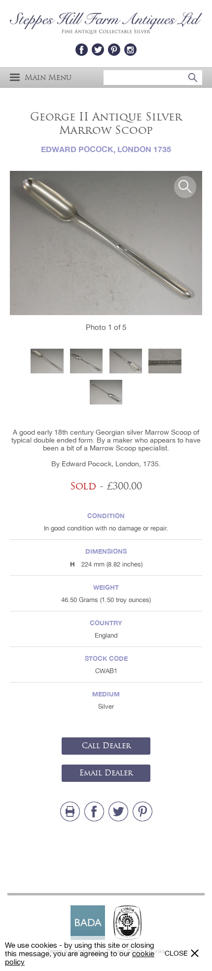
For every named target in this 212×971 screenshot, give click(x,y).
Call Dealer (106, 745)
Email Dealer (106, 773)
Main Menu (48, 77)
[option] (106, 243)
